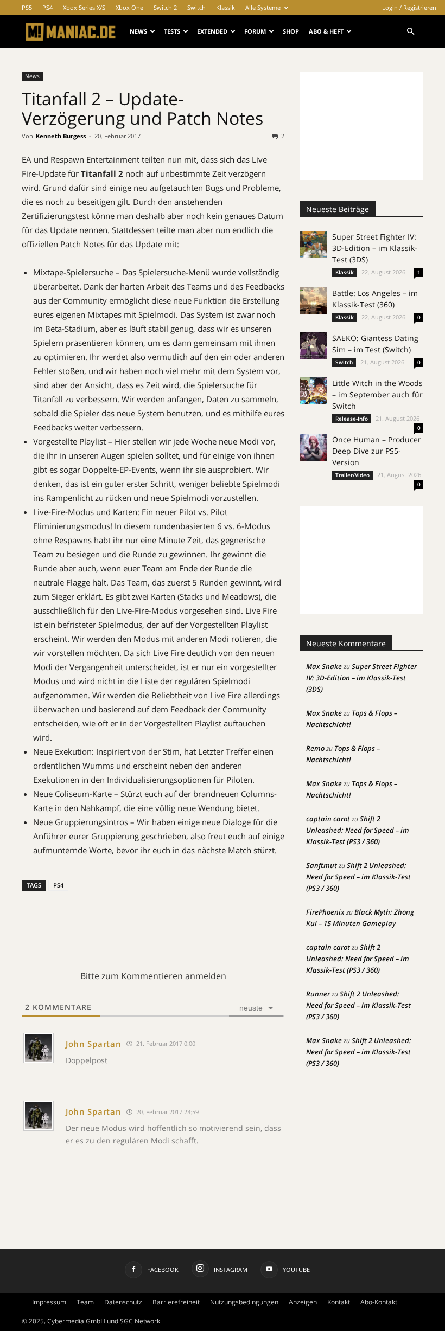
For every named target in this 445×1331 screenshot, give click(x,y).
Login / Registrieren (409, 7)
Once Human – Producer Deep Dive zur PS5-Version (376, 450)
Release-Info (351, 418)
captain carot (328, 819)
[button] (410, 32)
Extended (212, 31)
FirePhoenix (325, 912)
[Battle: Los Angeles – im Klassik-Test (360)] (313, 300)
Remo (315, 748)
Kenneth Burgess (61, 136)
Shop (291, 31)
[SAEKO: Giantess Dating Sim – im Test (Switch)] (313, 345)
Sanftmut (321, 865)
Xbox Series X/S (84, 7)
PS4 (47, 7)
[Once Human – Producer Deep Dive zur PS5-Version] (313, 447)
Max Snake (324, 666)
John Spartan (93, 1043)
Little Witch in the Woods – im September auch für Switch (377, 394)
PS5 (27, 7)
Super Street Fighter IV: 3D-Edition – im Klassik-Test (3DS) (374, 248)
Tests (172, 31)
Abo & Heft (326, 31)
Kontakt (338, 1302)
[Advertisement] (361, 126)
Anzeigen (303, 1302)
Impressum (49, 1302)
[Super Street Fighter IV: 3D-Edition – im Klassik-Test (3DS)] (313, 244)
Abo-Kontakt (378, 1302)
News (138, 31)
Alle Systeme (263, 7)
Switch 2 (165, 7)
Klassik (225, 7)
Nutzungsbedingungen (244, 1302)
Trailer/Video (352, 475)
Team (85, 1302)
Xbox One (129, 7)
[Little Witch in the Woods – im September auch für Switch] (313, 390)
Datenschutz (123, 1302)
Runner (318, 994)
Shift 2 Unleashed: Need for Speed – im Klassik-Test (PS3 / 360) (357, 830)
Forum (255, 31)
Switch (196, 7)
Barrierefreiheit (176, 1302)
